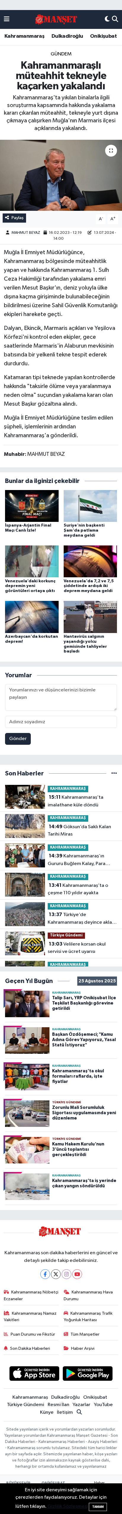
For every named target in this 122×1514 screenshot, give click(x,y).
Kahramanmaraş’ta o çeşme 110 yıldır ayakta (78, 889)
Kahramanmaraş (24, 36)
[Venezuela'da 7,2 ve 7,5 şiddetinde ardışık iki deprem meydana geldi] (90, 561)
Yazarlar (81, 1404)
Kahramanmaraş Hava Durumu (88, 1295)
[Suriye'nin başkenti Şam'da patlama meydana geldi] (90, 505)
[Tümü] (114, 773)
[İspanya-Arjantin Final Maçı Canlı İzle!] (32, 505)
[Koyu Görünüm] (107, 19)
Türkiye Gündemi (66, 935)
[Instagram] (66, 1274)
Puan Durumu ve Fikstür (33, 1334)
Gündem (61, 54)
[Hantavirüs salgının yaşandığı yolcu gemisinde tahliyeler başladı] (90, 616)
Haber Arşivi (82, 1348)
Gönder (18, 738)
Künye (47, 1412)
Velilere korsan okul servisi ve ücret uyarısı (77, 947)
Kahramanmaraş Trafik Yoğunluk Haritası (88, 1316)
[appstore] (34, 1374)
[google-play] (88, 1374)
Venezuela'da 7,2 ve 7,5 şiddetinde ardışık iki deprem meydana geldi (89, 586)
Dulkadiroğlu (67, 36)
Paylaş (18, 218)
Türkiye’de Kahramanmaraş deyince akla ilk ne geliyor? (80, 919)
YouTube (103, 1404)
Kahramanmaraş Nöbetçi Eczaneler (31, 1295)
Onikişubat (103, 36)
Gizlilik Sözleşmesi (67, 1506)
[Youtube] (77, 1274)
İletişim (65, 1412)
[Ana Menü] (6, 19)
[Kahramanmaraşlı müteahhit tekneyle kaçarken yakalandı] (61, 175)
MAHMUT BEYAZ (26, 233)
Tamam (98, 1506)
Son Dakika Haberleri (30, 1348)
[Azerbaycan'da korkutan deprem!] (32, 616)
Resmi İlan (58, 1404)
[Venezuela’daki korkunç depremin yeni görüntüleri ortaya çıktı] (32, 561)
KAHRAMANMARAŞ (68, 789)
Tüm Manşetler (84, 1334)
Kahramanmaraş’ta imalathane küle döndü (75, 801)
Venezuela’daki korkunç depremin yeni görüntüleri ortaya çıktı (30, 586)
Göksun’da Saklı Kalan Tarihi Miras (79, 830)
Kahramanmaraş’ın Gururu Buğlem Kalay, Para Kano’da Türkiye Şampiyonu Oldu (78, 860)
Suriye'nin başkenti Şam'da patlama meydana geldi (84, 530)
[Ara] (115, 19)
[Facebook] (45, 1274)
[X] (56, 1274)
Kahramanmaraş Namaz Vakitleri (30, 1316)
